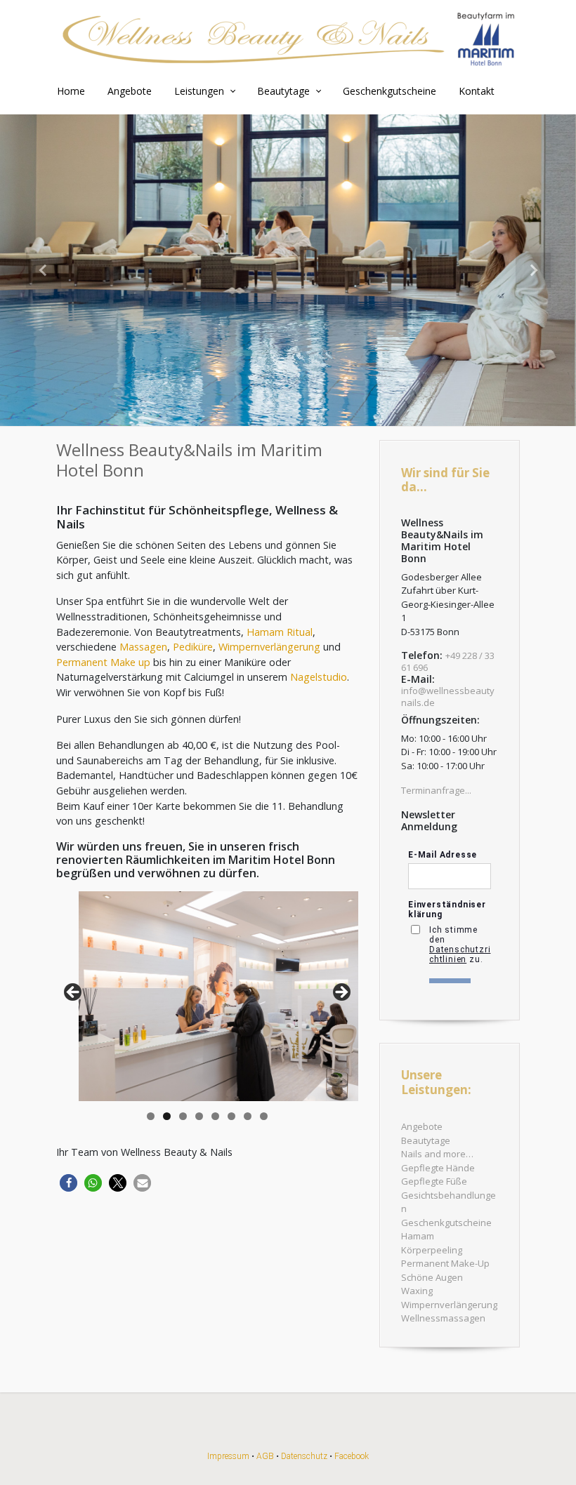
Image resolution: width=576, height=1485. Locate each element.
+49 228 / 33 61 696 (448, 661)
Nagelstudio (318, 677)
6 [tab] (231, 1116)
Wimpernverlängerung (269, 646)
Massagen (143, 646)
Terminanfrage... (436, 790)
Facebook (351, 1456)
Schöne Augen (432, 1277)
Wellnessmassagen (443, 1318)
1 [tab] (151, 1116)
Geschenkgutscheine (446, 1222)
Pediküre (193, 646)
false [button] (73, 993)
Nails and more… (437, 1153)
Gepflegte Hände (438, 1167)
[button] (43, 270)
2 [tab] (167, 1116)
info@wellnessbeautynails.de (448, 696)
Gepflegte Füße (434, 1181)
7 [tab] (247, 1116)
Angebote (422, 1126)
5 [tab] (215, 1116)
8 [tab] (264, 1116)
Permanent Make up (103, 662)
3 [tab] (183, 1116)
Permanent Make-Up (445, 1263)
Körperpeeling (431, 1250)
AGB (265, 1456)
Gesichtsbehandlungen (448, 1202)
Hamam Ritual (280, 632)
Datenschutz (304, 1456)
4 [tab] (199, 1116)
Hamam (417, 1236)
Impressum (228, 1456)
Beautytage (425, 1140)
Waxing (417, 1290)
